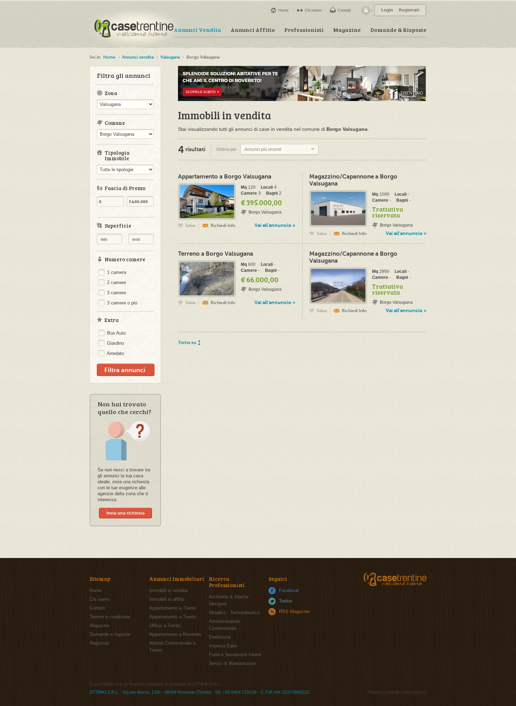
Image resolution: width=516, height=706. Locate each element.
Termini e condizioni (110, 616)
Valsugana (170, 57)
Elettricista (220, 637)
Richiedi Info (223, 225)
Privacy (375, 692)
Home (283, 10)
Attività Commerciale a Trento (172, 646)
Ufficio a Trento (164, 625)
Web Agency (414, 692)
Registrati (409, 10)
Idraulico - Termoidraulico (234, 612)
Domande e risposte (110, 634)
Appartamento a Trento (172, 608)
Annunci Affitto (253, 29)
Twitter (285, 601)
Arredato (115, 353)
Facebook (289, 590)
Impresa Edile (223, 645)
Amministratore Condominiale (224, 625)
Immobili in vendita (168, 590)
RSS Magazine (294, 611)
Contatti (344, 10)
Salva (190, 225)
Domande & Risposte (398, 29)
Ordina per (226, 149)
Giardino (115, 343)
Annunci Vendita (197, 29)
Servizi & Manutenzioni (232, 663)
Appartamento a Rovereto (175, 634)
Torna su (187, 342)
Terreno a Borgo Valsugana (215, 253)
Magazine (347, 29)
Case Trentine (135, 28)
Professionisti (304, 29)
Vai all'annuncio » (274, 225)
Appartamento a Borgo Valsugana (224, 176)
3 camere (116, 292)
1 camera (116, 272)
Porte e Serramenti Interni (235, 654)
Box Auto (116, 333)
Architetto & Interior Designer (229, 600)
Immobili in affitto (166, 599)
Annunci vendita (138, 57)
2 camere (116, 282)
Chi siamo (313, 10)
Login (387, 10)
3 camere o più (121, 302)
